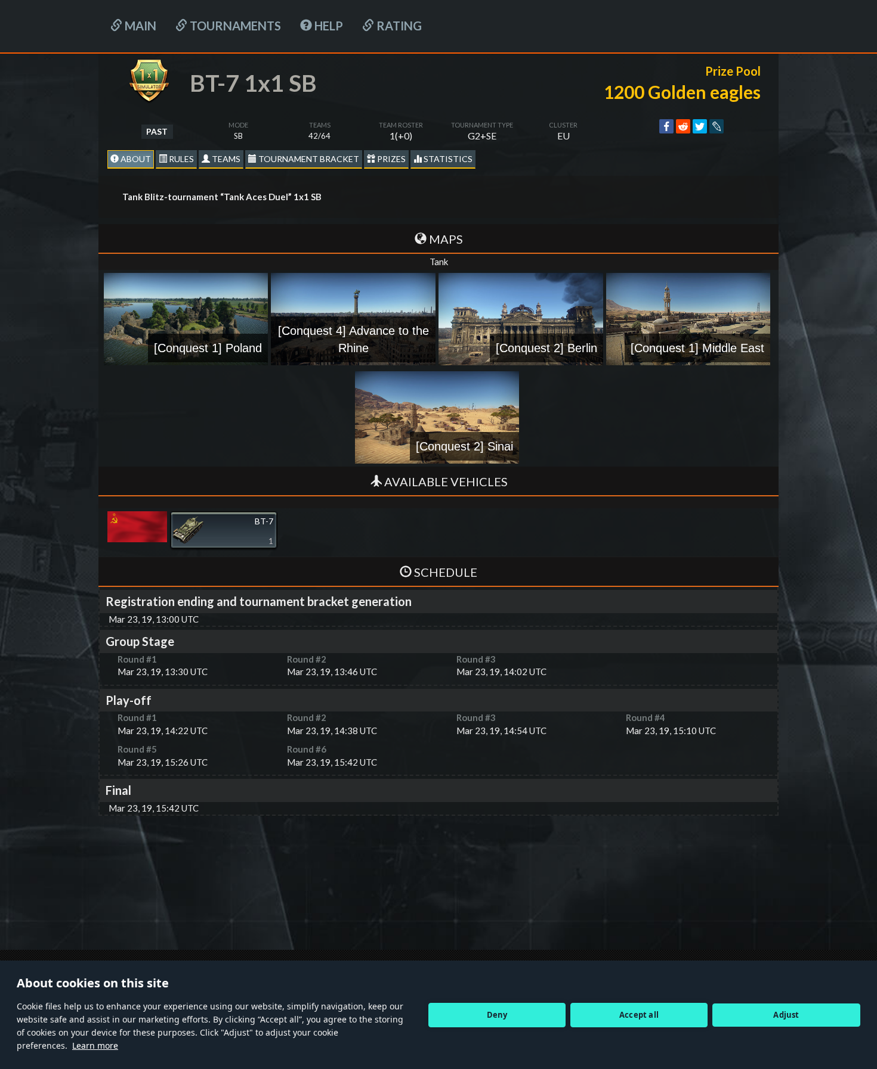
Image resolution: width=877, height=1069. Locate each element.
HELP (327, 25)
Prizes (390, 159)
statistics (447, 159)
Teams (225, 159)
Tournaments (234, 25)
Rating (398, 25)
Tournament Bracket (308, 159)
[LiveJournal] (716, 126)
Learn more (95, 1045)
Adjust (786, 1014)
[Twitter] (700, 126)
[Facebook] (666, 126)
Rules (180, 159)
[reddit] (683, 126)
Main (139, 25)
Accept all (639, 1014)
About (135, 159)
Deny (497, 1014)
